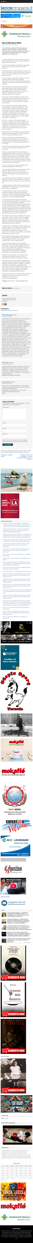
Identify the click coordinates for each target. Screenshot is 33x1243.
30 (7, 1178)
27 (25, 1175)
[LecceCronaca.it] (16, 12)
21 (29, 1173)
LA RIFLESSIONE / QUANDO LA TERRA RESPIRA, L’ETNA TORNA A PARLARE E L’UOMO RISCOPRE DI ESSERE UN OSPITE (16, 575)
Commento (5, 407)
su (6, 523)
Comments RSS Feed (13, 310)
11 (16, 1170)
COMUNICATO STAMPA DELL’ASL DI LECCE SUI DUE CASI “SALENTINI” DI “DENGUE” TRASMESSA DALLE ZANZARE (16, 530)
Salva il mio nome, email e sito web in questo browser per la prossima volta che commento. (15, 440)
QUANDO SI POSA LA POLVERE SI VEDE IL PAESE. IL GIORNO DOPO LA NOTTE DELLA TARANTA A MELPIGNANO (16, 545)
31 (12, 1178)
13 (25, 1170)
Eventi (3, 910)
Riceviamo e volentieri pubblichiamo (18, 281)
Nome (4, 423)
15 (3, 1173)
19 (20, 1173)
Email (4, 428)
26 (20, 1175)
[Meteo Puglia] (5, 1118)
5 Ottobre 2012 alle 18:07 (7, 316)
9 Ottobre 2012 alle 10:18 (7, 383)
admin (3, 44)
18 (16, 1173)
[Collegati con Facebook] (5, 304)
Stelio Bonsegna (7, 315)
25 (16, 1175)
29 (3, 1178)
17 (12, 1173)
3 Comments (14, 44)
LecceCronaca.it (16, 1228)
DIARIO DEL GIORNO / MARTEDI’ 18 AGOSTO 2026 (20, 571)
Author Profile (16, 288)
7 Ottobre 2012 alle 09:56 (7, 364)
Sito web (4, 434)
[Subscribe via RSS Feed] (3, 304)
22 (3, 1175)
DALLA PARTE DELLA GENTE (11, 43)
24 (12, 1175)
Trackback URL (4, 310)
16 (7, 1173)
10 (12, 1170)
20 (25, 1173)
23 (7, 1175)
